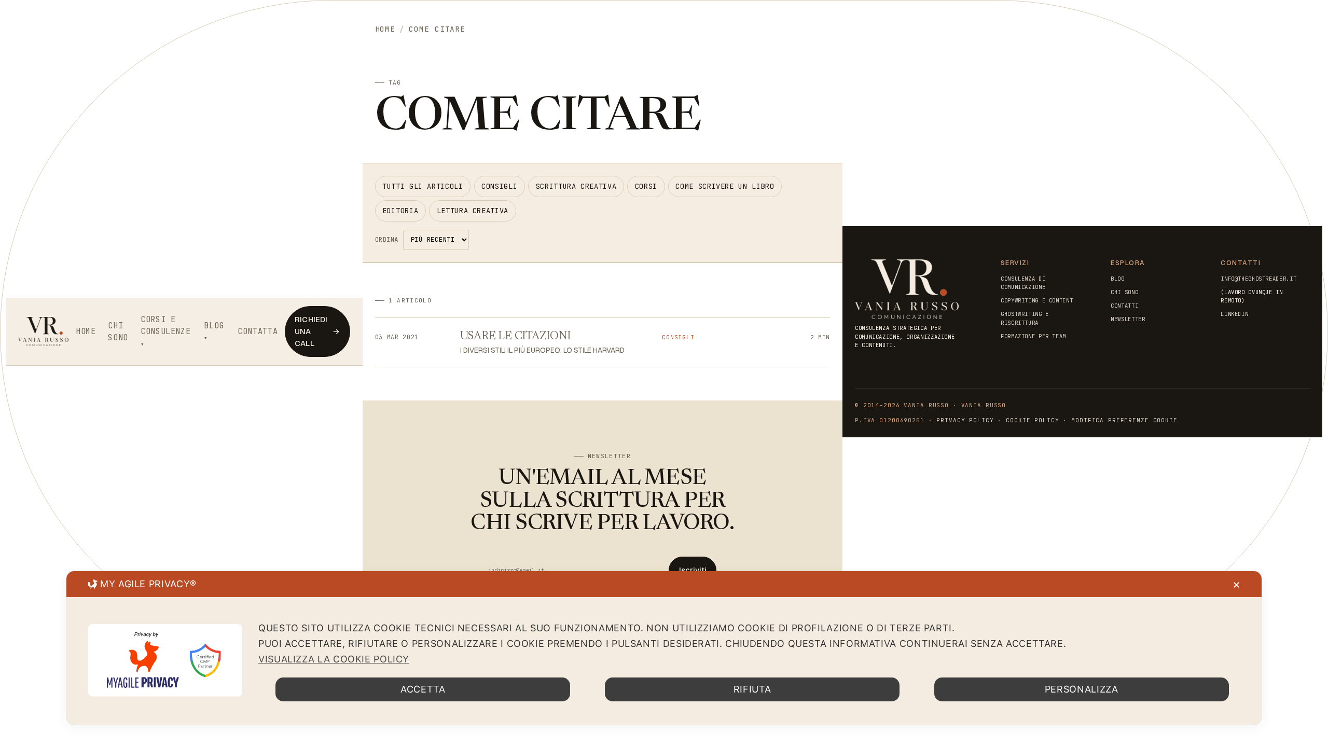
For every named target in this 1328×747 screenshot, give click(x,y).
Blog (214, 325)
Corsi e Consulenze (165, 325)
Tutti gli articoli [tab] (422, 186)
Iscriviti (693, 570)
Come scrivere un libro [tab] (724, 186)
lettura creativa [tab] (472, 210)
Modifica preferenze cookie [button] (1124, 420)
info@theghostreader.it (1258, 278)
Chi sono (118, 331)
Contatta (258, 331)
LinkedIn (1234, 313)
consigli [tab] (499, 186)
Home (86, 331)
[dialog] (664, 648)
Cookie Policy (1032, 420)
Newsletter (1128, 319)
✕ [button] (1237, 584)
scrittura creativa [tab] (576, 186)
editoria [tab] (400, 210)
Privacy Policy (964, 420)
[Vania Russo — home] (43, 331)
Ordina (386, 239)
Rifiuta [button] (752, 689)
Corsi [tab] (646, 186)
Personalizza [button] (1081, 689)
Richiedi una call (317, 331)
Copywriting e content (1037, 300)
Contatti (1124, 305)
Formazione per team (1033, 336)
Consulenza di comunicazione (1023, 282)
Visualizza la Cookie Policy (333, 659)
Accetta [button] (422, 689)
